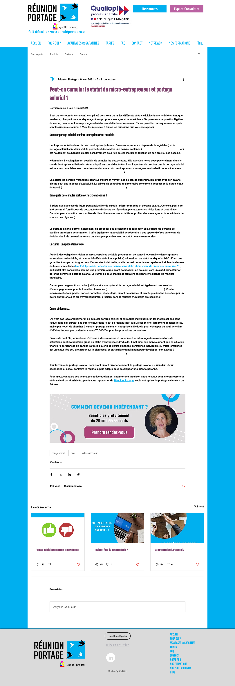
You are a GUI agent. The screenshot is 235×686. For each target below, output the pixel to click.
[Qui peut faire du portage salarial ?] (117, 528)
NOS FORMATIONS (178, 664)
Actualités (54, 54)
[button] (199, 54)
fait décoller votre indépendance (56, 31)
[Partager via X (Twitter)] (60, 474)
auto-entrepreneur (89, 453)
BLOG (172, 672)
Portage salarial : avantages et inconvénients (57, 550)
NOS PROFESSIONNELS (180, 668)
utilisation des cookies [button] (117, 645)
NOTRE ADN (175, 660)
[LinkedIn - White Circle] (110, 657)
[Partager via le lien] (78, 474)
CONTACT (174, 656)
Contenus (69, 54)
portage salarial (58, 453)
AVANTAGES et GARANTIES (182, 643)
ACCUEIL (174, 634)
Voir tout (199, 506)
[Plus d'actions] (183, 79)
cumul (73, 453)
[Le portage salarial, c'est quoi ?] (177, 528)
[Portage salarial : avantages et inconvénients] (57, 528)
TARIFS (173, 647)
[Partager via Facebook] (51, 474)
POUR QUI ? (175, 639)
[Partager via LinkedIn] (69, 474)
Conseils (83, 54)
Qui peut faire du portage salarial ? (111, 550)
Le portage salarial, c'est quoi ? (169, 550)
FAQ (172, 651)
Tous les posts (37, 54)
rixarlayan (122, 671)
